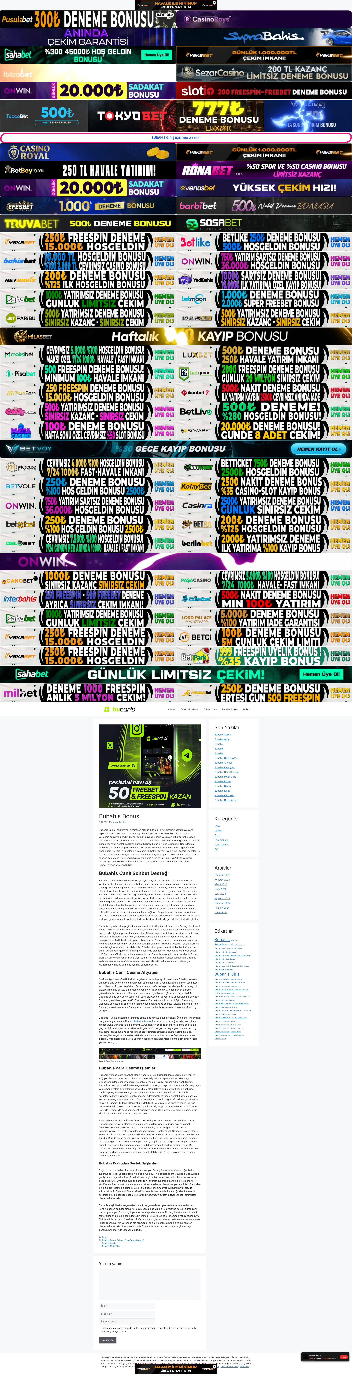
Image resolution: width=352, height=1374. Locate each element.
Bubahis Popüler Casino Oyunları (226, 1007)
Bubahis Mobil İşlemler (241, 1004)
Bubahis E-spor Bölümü (223, 966)
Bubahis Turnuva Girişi (239, 1018)
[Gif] (176, 336)
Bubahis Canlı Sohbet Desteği (130, 1240)
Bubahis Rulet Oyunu (222, 1011)
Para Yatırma (222, 844)
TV (216, 849)
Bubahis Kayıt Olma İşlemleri (224, 990)
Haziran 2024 (222, 907)
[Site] (88, 242)
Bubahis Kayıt (222, 790)
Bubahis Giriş (210, 709)
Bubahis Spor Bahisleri (222, 1018)
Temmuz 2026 (222, 875)
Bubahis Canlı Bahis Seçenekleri (226, 952)
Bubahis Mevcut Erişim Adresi (225, 997)
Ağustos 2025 (222, 879)
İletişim (246, 709)
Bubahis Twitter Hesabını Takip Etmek (228, 1025)
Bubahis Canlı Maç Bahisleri (240, 955)
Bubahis (171, 709)
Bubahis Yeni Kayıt (237, 1028)
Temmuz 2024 (222, 903)
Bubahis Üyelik (109, 1243)
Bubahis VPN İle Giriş (222, 1028)
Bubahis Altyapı (223, 762)
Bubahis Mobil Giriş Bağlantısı (225, 1000)
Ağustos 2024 (222, 898)
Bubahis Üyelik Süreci (222, 1035)
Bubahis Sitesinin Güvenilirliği (240, 1011)
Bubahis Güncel (236, 979)
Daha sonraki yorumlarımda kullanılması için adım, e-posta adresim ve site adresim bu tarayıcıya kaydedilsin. (149, 1330)
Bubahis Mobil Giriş (111, 1246)
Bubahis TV (218, 1021)
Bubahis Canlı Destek (226, 772)
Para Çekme (221, 840)
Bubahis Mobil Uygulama (223, 1004)
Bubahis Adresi (223, 734)
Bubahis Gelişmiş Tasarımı (224, 969)
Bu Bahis (234, 940)
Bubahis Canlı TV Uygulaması (225, 962)
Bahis (104, 1237)
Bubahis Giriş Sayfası (226, 758)
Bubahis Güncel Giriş (222, 983)
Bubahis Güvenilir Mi (226, 800)
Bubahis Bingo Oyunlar (222, 948)
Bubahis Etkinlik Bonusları (241, 966)
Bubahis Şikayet (230, 709)
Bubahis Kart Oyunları (222, 986)
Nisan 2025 (221, 884)
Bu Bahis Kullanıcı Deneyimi (224, 993)
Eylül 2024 (220, 893)
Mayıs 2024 (221, 912)
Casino (218, 830)
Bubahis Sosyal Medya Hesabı (225, 1014)
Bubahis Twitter (229, 1021)
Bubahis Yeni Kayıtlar (222, 1032)
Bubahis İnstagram (225, 767)
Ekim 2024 (220, 889)
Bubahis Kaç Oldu (224, 795)
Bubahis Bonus (109, 1240)
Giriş (217, 835)
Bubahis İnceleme (189, 709)
